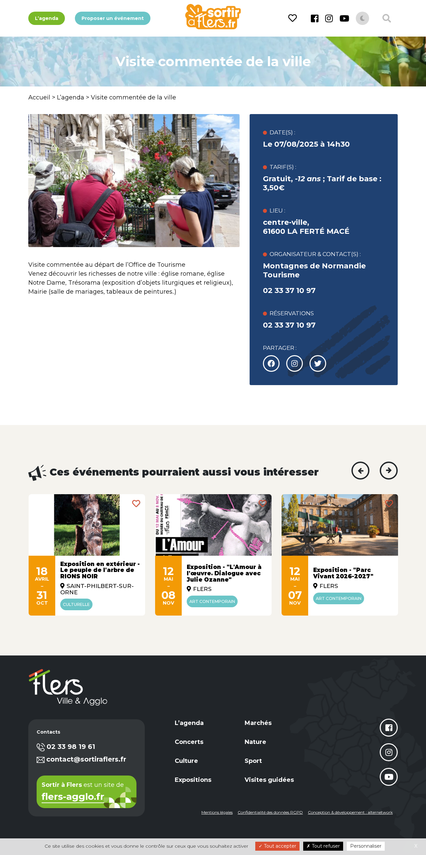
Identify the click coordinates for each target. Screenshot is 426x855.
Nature (255, 742)
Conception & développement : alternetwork (350, 812)
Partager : (280, 348)
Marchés (258, 723)
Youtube (344, 18)
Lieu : (277, 210)
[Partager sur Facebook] (271, 363)
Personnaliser (365, 846)
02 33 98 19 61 (71, 747)
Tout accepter (279, 846)
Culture (186, 761)
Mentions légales (217, 812)
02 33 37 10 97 (289, 290)
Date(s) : (282, 132)
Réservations (292, 313)
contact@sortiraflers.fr (86, 759)
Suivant (389, 471)
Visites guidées (269, 780)
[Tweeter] (294, 363)
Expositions (193, 780)
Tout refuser (325, 846)
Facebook (315, 18)
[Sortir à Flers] (213, 16)
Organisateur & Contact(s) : (315, 254)
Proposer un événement (113, 18)
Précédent (360, 471)
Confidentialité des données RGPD (270, 812)
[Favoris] (293, 18)
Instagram (329, 18)
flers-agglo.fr (73, 797)
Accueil (39, 97)
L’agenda (46, 18)
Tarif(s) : (283, 167)
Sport (253, 761)
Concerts (189, 742)
